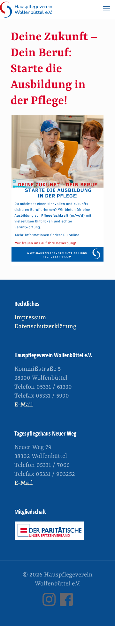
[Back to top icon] (102, 613)
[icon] (66, 603)
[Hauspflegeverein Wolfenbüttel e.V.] (26, 10)
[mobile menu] (106, 9)
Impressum (30, 317)
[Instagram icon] (49, 603)
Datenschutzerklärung (45, 326)
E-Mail (23, 404)
